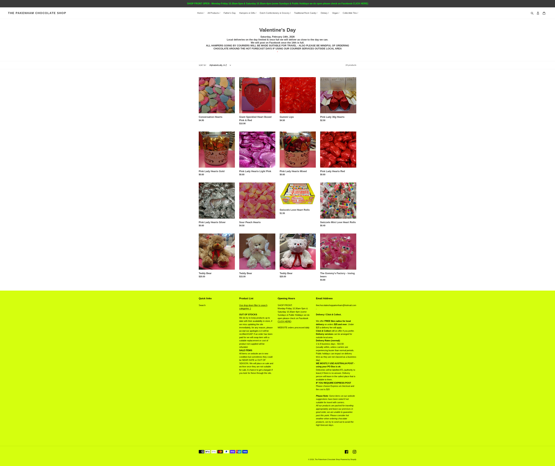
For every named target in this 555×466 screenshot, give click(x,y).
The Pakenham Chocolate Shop (37, 13)
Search (202, 305)
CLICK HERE (284, 321)
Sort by (202, 65)
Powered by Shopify (348, 459)
